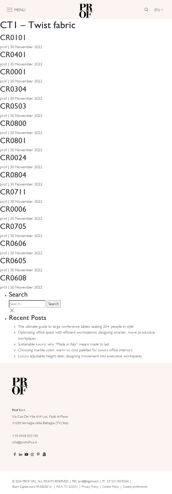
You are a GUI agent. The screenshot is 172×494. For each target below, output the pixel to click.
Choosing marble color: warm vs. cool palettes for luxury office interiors (75, 350)
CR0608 (13, 277)
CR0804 (13, 174)
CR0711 (13, 191)
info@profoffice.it (24, 442)
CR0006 (13, 209)
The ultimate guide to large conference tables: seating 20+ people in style (75, 326)
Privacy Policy (90, 486)
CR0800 (13, 123)
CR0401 (13, 54)
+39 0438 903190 (25, 436)
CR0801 (13, 140)
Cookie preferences (135, 486)
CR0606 (13, 243)
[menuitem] (158, 9)
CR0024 (13, 157)
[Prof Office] (86, 9)
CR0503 (13, 105)
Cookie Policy (110, 486)
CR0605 (13, 260)
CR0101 (13, 37)
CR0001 (13, 71)
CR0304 (13, 88)
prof (3, 47)
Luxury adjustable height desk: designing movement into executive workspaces (80, 356)
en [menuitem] (157, 9)
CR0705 (13, 226)
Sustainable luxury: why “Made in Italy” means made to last (63, 344)
